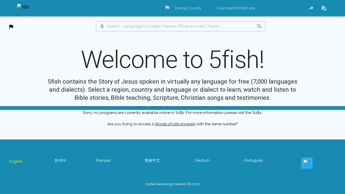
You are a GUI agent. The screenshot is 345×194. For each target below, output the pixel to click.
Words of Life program (174, 134)
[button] (102, 27)
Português (257, 160)
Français (101, 160)
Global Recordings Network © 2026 (172, 174)
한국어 (56, 160)
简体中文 (152, 160)
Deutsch (204, 160)
